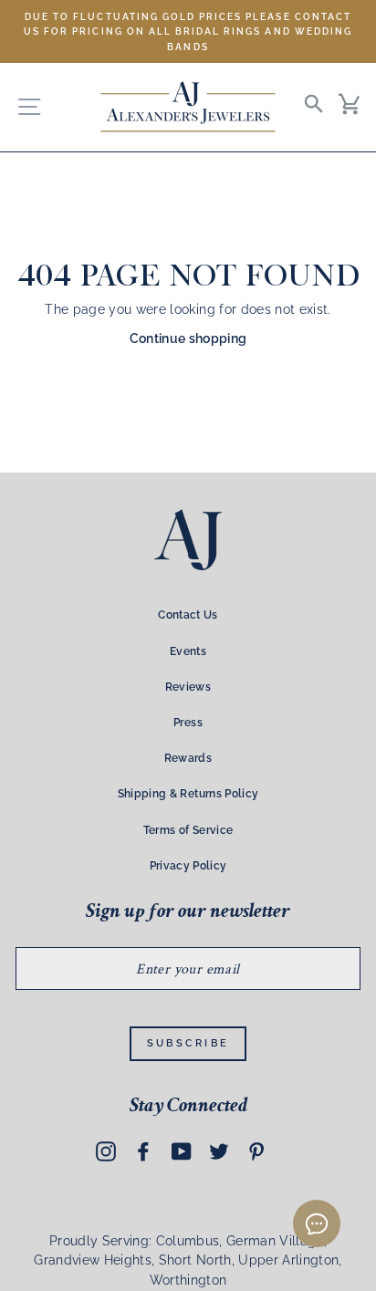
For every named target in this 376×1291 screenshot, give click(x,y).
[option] (188, 31)
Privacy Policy (188, 865)
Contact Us (187, 615)
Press (188, 722)
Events (188, 651)
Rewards (188, 758)
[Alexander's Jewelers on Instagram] (106, 1150)
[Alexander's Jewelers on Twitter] (219, 1150)
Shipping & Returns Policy (188, 793)
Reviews (188, 687)
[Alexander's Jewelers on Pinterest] (256, 1150)
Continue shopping (188, 338)
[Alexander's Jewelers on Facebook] (143, 1150)
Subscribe (188, 1043)
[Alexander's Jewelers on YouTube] (182, 1150)
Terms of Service (188, 830)
